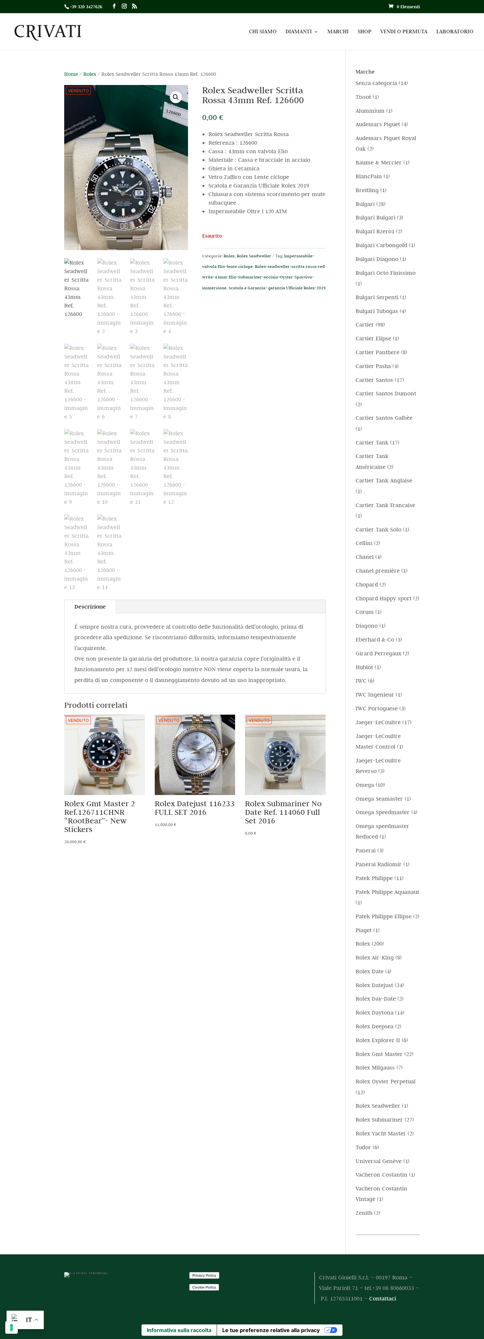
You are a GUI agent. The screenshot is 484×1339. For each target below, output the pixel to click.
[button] (176, 97)
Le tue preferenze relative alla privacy (271, 1330)
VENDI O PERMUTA (403, 32)
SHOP (364, 32)
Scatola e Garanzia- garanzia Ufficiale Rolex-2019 (277, 287)
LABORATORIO (454, 32)
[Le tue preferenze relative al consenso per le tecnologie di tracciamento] (11, 1327)
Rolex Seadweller (254, 255)
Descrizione (90, 606)
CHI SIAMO (263, 32)
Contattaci (382, 1298)
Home (71, 74)
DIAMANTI (298, 32)
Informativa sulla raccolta (179, 1330)
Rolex (89, 74)
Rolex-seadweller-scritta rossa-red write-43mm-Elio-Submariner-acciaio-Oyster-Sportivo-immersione (263, 277)
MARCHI (338, 32)
